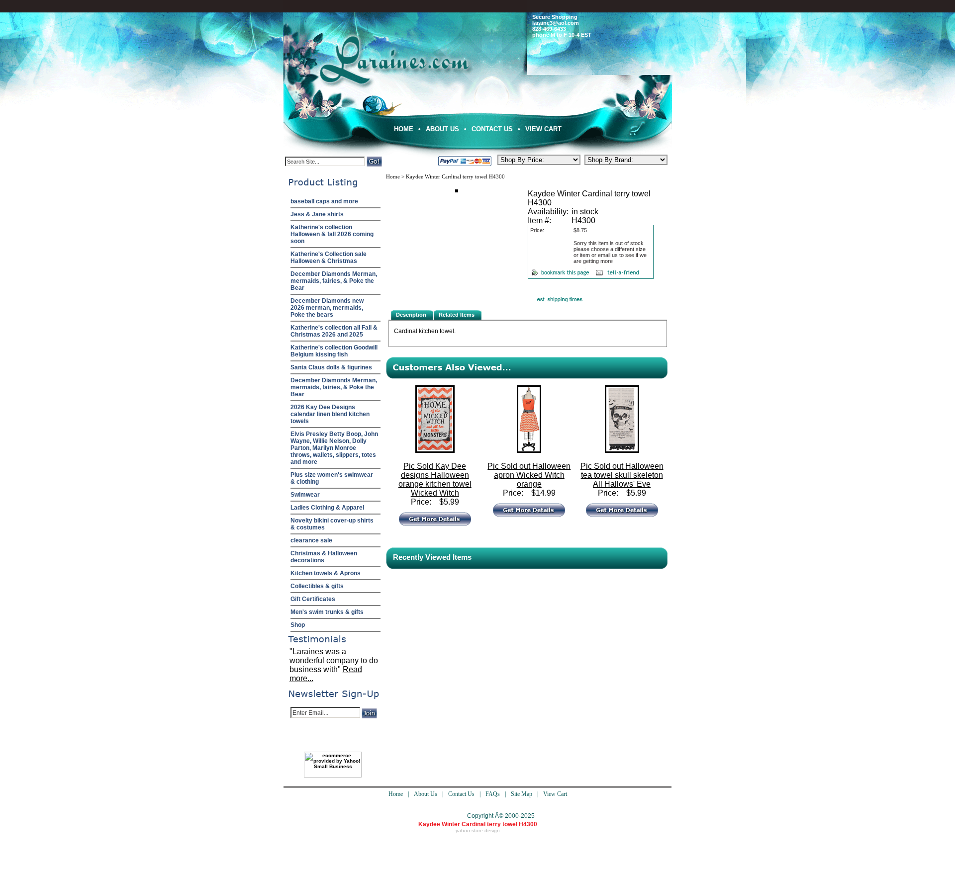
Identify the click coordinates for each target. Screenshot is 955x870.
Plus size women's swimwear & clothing (331, 478)
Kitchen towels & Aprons (325, 573)
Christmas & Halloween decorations (323, 557)
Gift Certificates (312, 599)
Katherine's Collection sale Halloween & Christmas (328, 257)
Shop (297, 624)
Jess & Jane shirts (317, 214)
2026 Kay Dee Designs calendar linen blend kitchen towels (330, 414)
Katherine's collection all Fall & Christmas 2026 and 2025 (334, 331)
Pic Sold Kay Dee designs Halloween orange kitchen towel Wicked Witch (435, 479)
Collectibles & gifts (317, 586)
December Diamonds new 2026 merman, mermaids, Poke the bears (327, 307)
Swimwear (305, 494)
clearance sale (311, 540)
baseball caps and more (324, 201)
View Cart (543, 129)
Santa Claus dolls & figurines (331, 367)
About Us (442, 129)
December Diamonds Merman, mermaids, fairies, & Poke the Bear (333, 280)
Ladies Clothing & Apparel (327, 507)
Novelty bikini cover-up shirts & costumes (332, 524)
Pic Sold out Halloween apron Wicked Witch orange (529, 475)
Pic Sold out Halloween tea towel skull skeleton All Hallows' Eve (622, 475)
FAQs (492, 793)
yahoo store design (478, 830)
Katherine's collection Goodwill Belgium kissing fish (334, 351)
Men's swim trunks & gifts (327, 612)
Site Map (521, 793)
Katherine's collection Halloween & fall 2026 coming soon (332, 234)
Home (403, 129)
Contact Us (492, 129)
